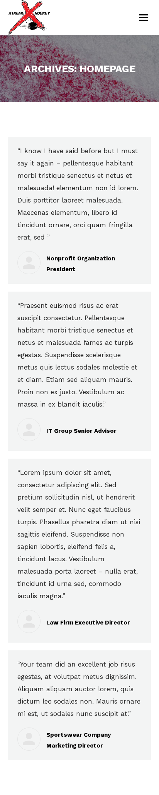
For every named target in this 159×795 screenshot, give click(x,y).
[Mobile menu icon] (143, 17)
